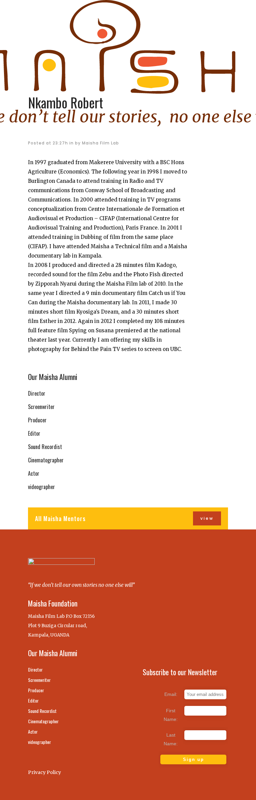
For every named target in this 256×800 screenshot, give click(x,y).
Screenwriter (41, 407)
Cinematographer (46, 460)
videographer (41, 487)
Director (36, 393)
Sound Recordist (45, 447)
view (207, 518)
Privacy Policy (44, 772)
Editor (34, 433)
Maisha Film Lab (100, 143)
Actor (33, 473)
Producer (37, 420)
